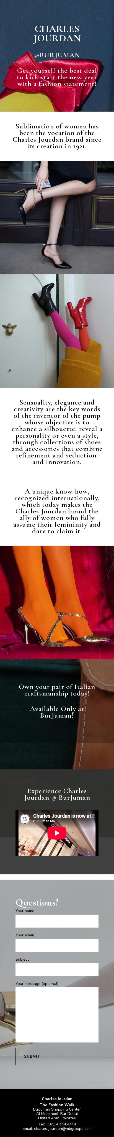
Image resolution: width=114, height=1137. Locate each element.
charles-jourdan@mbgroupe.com (63, 1128)
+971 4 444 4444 (61, 1124)
